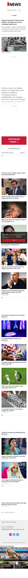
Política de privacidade (11, 522)
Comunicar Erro (13, 148)
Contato (3, 522)
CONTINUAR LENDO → (14, 140)
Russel (22, 34)
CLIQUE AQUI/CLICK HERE (18, 529)
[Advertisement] (14, 72)
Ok (14, 240)
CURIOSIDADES (9, 512)
